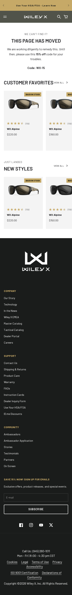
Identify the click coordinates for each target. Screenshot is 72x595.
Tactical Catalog (14, 329)
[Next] (68, 5)
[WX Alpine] (23, 104)
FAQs (7, 388)
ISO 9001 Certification (24, 572)
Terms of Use (40, 562)
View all (59, 82)
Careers (8, 342)
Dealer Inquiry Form (15, 401)
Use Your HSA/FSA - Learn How (36, 5)
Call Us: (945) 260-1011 (36, 551)
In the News (10, 310)
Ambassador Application (18, 440)
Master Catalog (13, 323)
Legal (24, 562)
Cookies (12, 562)
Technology (10, 304)
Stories (8, 447)
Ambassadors (12, 434)
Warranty (9, 382)
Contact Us (10, 363)
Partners (9, 459)
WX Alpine (13, 128)
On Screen (10, 466)
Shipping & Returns (15, 369)
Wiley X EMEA (11, 317)
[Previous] (3, 5)
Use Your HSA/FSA (15, 407)
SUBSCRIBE (36, 509)
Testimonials (11, 453)
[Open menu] (5, 16)
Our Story (9, 298)
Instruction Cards (14, 394)
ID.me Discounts (13, 413)
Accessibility (34, 566)
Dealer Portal (11, 336)
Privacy (57, 562)
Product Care (12, 375)
